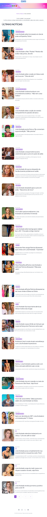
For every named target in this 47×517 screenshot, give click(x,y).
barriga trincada (19, 226)
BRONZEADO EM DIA (20, 31)
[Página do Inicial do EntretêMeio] (7, 6)
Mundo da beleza (19, 209)
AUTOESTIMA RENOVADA (21, 89)
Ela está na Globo (19, 361)
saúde (17, 304)
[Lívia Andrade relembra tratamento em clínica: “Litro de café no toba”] (16, 431)
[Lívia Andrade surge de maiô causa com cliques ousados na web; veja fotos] (16, 466)
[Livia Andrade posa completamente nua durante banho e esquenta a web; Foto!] (16, 448)
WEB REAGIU (18, 126)
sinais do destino (19, 149)
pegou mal (18, 321)
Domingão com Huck (20, 413)
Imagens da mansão (19, 379)
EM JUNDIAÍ (18, 185)
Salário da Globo (19, 396)
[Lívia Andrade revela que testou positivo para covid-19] (16, 483)
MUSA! (17, 108)
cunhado (17, 245)
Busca (22, 13)
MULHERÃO (18, 71)
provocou (18, 286)
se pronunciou (18, 166)
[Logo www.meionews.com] (23, 1)
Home (17, 13)
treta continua (18, 262)
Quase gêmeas (19, 339)
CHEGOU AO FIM (19, 49)
